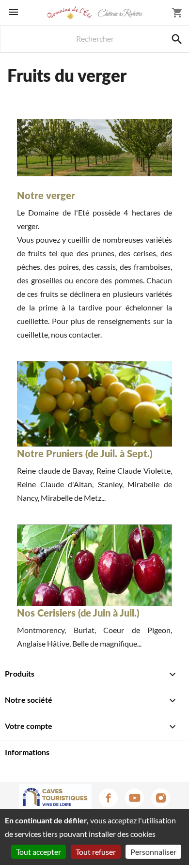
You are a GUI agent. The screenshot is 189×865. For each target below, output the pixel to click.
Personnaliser (153, 851)
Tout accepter (38, 851)
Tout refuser (96, 851)
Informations (27, 752)
